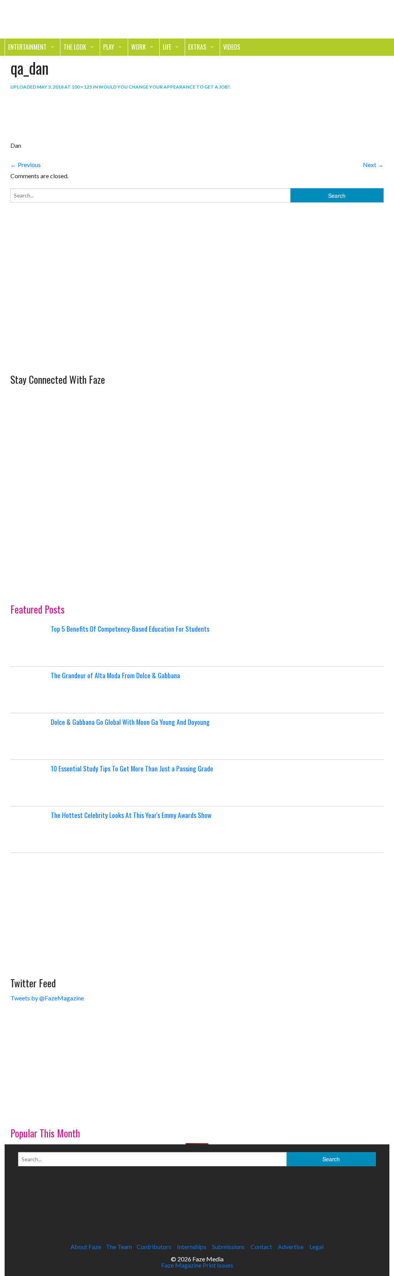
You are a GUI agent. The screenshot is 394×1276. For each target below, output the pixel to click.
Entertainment (27, 47)
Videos (231, 47)
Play (108, 47)
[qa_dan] (29, 115)
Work (138, 47)
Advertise (291, 1246)
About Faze (85, 1246)
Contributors (154, 1246)
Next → (373, 164)
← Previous (25, 164)
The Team (119, 1246)
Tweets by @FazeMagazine (47, 998)
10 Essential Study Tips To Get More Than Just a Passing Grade (132, 768)
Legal (316, 1246)
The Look (74, 47)
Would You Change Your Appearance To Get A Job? (164, 87)
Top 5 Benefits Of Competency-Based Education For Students (130, 629)
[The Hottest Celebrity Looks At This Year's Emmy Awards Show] (29, 829)
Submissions (228, 1246)
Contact (261, 1246)
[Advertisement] (68, 316)
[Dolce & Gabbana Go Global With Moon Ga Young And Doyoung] (29, 736)
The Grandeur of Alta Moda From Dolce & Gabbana (115, 675)
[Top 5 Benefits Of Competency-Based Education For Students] (29, 643)
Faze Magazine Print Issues (197, 1265)
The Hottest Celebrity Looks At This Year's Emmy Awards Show (131, 815)
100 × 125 (82, 87)
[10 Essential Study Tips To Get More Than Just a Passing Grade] (29, 783)
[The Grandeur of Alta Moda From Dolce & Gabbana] (29, 690)
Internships (191, 1246)
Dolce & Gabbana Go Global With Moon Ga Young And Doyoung (130, 722)
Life (167, 47)
